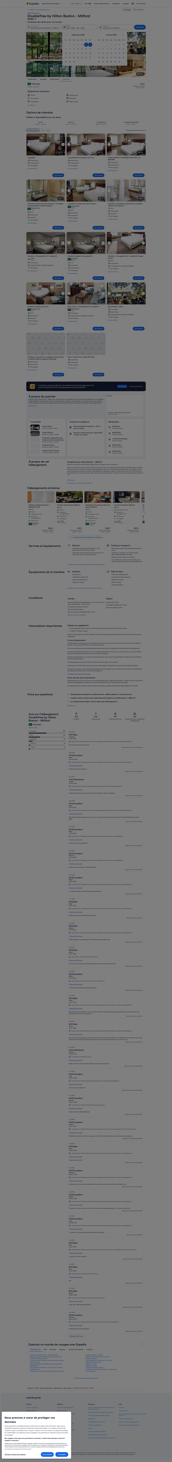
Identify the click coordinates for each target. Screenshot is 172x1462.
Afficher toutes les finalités (15, 1454)
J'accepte (61, 1454)
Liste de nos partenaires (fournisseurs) (18, 1449)
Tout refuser (47, 1454)
